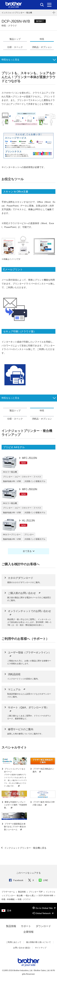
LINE (45, 880)
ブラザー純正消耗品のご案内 (43, 770)
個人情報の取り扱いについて (38, 942)
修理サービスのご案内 (20, 729)
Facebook (18, 880)
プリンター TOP (36, 892)
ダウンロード (43, 926)
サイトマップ (40, 948)
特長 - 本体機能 (8, 899)
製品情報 (22, 892)
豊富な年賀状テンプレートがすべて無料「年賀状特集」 (15, 805)
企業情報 (28, 931)
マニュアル (14, 689)
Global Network (43, 913)
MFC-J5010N (29, 489)
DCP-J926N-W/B (46, 895)
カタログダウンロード (20, 578)
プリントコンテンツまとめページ (15, 777)
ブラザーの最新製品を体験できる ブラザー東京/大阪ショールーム (15, 827)
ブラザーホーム (8, 892)
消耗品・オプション (42, 47)
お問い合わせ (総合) (21, 948)
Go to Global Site (44, 908)
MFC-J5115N (29, 458)
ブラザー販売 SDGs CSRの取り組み (44, 803)
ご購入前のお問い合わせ (22, 593)
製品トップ (15, 39)
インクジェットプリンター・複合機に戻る (25, 848)
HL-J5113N (28, 520)
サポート (26, 926)
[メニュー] (49, 4)
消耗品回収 (14, 674)
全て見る (27, 551)
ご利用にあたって (13, 942)
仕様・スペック (15, 47)
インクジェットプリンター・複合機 (17, 13)
